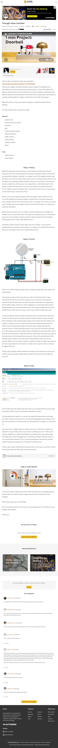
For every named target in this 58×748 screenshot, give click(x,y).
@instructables (9, 731)
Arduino (22, 26)
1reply (6, 667)
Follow (12, 72)
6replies (7, 643)
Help (49, 716)
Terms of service (25, 742)
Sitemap (50, 719)
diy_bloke (10, 634)
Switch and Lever (8, 26)
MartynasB (10, 598)
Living (39, 714)
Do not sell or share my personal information (22, 745)
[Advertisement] (29, 13)
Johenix (9, 649)
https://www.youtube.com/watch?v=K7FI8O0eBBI (18, 84)
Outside (39, 716)
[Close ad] (55, 7)
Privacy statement (35, 742)
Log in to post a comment (29, 702)
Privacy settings (46, 742)
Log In (29, 587)
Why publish (51, 712)
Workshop (30, 714)
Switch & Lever (9, 75)
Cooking (39, 712)
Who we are (51, 721)
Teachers (39, 719)
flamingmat (10, 609)
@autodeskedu (9, 735)
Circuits (16, 26)
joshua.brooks (11, 623)
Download (51, 456)
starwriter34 (10, 673)
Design (30, 716)
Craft (29, 719)
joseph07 (9, 688)
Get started (51, 714)
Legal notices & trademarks (42, 745)
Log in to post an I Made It (29, 537)
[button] (2, 2)
